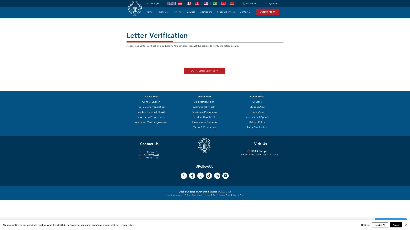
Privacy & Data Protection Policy (218, 195)
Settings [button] (365, 224)
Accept (396, 224)
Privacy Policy (127, 224)
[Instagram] (200, 175)
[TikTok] (209, 175)
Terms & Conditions (174, 195)
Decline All (380, 224)
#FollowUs (204, 166)
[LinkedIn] (217, 175)
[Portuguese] (214, 3)
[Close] (406, 224)
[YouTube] (225, 175)
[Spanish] (179, 3)
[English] (171, 3)
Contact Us (149, 144)
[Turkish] (223, 3)
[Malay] (206, 3)
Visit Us (260, 144)
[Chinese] (232, 3)
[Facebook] (192, 175)
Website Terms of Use (193, 195)
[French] (188, 3)
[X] (184, 175)
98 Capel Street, (248, 154)
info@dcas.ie (151, 157)
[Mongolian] (197, 3)
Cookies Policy (238, 195)
